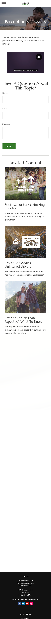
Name (5, 93)
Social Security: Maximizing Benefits (25, 206)
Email (4, 108)
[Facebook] (19, 603)
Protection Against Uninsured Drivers (18, 265)
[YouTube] (27, 603)
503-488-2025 (28, 580)
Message (6, 124)
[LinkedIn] (23, 603)
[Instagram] (31, 603)
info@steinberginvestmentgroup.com (25, 599)
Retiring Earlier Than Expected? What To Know (23, 320)
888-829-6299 (29, 583)
